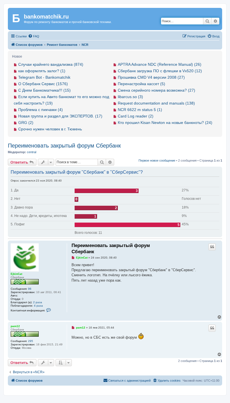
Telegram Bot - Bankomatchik (44, 77)
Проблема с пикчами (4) (40, 109)
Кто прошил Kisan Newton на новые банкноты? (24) (165, 122)
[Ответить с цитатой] (212, 246)
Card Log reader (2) (135, 116)
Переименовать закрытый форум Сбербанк (64, 145)
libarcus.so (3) (130, 96)
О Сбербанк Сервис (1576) (43, 83)
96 (29, 288)
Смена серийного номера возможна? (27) (156, 90)
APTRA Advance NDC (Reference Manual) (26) (159, 64)
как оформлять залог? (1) (41, 71)
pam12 (15, 326)
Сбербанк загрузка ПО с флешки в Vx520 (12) (160, 71)
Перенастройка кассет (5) (141, 83)
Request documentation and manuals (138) (156, 103)
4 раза (38, 305)
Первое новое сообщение (157, 160)
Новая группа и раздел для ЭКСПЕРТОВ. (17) (60, 116)
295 (30, 341)
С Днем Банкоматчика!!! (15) (44, 90)
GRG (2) (25, 122)
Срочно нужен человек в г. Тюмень (50, 129)
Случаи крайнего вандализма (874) (50, 64)
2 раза (37, 302)
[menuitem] (33, 36)
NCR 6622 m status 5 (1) (140, 109)
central (31, 152)
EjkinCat (16, 273)
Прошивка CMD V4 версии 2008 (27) (151, 77)
